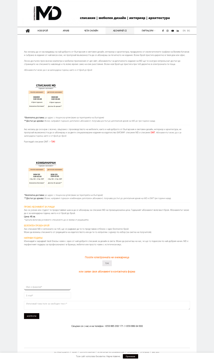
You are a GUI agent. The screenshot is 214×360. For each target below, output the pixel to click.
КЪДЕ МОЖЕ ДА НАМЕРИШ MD (111, 352)
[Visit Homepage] (108, 13)
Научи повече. (113, 356)
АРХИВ (66, 30)
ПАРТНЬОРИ (147, 30)
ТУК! (53, 141)
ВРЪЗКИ (155, 352)
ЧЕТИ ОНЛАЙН (91, 30)
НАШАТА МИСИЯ (87, 352)
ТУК (107, 263)
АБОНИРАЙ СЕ (120, 30)
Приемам (130, 356)
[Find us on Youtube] (172, 30)
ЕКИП (74, 352)
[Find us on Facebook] (163, 30)
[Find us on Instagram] (168, 30)
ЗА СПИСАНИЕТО (61, 352)
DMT (153, 132)
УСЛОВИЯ (144, 352)
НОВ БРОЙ (43, 30)
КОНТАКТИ (132, 352)
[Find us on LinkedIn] (178, 30)
